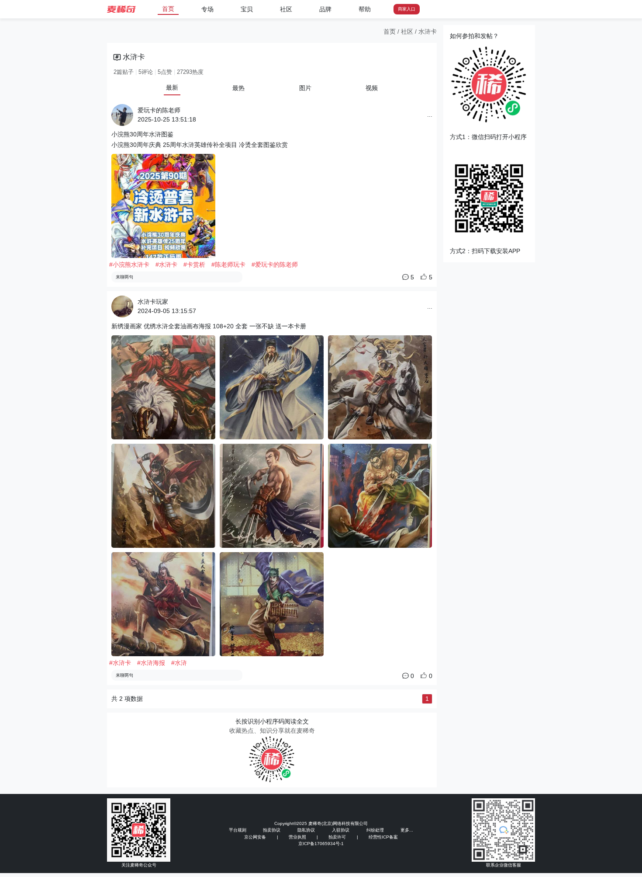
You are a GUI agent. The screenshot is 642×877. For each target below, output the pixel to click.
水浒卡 (427, 31)
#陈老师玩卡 (228, 264)
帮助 (365, 9)
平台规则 (237, 830)
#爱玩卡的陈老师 (275, 264)
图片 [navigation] (305, 87)
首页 (168, 8)
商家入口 (406, 9)
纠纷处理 (375, 830)
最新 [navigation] (172, 87)
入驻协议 (340, 830)
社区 (286, 9)
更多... (406, 830)
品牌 (325, 9)
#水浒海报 (151, 662)
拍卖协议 (271, 830)
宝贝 (247, 9)
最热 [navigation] (238, 87)
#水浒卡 (166, 264)
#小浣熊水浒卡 (129, 264)
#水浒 (179, 662)
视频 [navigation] (372, 87)
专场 (207, 9)
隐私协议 (306, 830)
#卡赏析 (194, 264)
